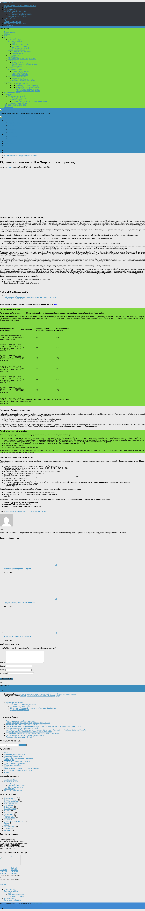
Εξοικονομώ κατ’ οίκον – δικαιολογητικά (23, 704)
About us (7, 34)
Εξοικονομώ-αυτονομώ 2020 (18, 103)
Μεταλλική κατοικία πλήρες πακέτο (20, 16)
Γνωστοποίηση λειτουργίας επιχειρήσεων (18, 758)
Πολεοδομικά (8, 120)
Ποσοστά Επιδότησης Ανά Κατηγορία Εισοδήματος (29, 101)
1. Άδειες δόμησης (10, 798)
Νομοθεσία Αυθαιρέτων (20, 73)
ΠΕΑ (5, 20)
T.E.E (6, 753)
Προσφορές (8, 82)
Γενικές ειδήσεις (9, 147)
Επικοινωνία (8, 25)
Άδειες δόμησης (13, 122)
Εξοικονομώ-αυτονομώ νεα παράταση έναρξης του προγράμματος (29, 732)
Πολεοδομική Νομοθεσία (20, 71)
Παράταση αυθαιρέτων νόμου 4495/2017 (20, 737)
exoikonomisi (32, 155)
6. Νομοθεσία (8, 807)
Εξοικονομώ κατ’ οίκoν (20, 46)
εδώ (55, 304)
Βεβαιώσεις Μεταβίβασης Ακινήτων (17, 568)
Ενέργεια (7, 134)
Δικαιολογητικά (17, 100)
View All (3, 884)
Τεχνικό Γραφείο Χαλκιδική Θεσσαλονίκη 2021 (20, 6)
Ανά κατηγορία (17, 66)
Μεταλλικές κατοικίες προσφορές (15, 11)
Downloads (12, 60)
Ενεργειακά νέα (13, 136)
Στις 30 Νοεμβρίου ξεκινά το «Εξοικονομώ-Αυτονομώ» (25, 735)
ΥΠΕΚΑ (43, 511)
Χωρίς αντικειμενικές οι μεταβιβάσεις (17, 636)
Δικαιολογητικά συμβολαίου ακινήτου (25, 64)
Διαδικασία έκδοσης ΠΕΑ (20, 44)
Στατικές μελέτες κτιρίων (12, 22)
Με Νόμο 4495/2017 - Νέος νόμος (23, 80)
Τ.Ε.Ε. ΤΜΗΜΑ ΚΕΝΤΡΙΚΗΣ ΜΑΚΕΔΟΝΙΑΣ (19, 770)
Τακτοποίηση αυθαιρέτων (17, 76)
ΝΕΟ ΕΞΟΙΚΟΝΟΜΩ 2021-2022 (15, 23)
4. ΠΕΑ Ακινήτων (10, 803)
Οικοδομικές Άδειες (10, 18)
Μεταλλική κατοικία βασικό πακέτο (20, 15)
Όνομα (3, 666)
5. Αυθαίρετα (8, 805)
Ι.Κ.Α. (10, 127)
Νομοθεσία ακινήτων (15, 69)
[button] (4, 29)
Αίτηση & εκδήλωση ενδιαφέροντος (24, 98)
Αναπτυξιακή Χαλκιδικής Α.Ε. (14, 756)
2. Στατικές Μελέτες (10, 800)
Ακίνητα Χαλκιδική (22, 84)
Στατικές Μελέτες (13, 133)
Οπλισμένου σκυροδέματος (21, 51)
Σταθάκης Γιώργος (34, 511)
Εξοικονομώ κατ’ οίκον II (20, 48)
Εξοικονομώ (8, 94)
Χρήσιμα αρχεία (17, 62)
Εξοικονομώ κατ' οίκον (14, 511)
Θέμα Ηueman (37, 903)
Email (2, 669)
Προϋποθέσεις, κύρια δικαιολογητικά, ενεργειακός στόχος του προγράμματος (32, 733)
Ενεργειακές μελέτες (15, 41)
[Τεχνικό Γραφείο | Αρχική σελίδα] (6, 2)
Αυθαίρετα (7, 141)
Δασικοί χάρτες (9, 760)
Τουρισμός (7, 150)
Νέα (5, 7)
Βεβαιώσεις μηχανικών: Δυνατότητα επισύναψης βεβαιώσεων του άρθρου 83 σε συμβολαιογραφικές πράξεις (43, 726)
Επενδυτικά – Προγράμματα (13, 152)
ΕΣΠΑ (6, 767)
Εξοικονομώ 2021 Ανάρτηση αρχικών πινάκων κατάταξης (26, 724)
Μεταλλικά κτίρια (17, 53)
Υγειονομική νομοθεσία (20, 75)
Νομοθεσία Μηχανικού (12, 92)
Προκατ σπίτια (13, 68)
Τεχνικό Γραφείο (9, 32)
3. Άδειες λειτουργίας (11, 802)
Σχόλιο (3, 662)
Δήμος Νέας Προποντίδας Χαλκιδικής (17, 761)
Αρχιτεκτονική (12, 125)
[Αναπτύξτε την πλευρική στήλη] (1, 682)
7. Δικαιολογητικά (10, 155)
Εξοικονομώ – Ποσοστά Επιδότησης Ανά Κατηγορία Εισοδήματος (33, 708)
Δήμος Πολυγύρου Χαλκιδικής (14, 763)
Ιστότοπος (3, 673)
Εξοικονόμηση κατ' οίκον (12, 765)
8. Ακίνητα (7, 810)
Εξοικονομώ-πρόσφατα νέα (19, 710)
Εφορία (6, 149)
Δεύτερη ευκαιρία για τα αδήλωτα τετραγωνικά (22, 728)
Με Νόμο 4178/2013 (19, 78)
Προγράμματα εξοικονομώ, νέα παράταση (20, 602)
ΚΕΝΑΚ (25, 511)
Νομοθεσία (12, 129)
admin (10, 167)
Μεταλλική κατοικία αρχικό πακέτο (19, 13)
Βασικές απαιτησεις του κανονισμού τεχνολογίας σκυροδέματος (28, 723)
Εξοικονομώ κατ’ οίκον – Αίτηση (21, 706)
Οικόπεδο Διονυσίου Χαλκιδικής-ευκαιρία (15, 870)
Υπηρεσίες (7, 37)
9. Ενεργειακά (22, 155)
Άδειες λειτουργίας (10, 9)
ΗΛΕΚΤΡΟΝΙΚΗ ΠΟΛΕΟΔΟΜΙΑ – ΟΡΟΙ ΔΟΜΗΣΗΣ (22, 769)
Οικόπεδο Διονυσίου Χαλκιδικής (4, 871)
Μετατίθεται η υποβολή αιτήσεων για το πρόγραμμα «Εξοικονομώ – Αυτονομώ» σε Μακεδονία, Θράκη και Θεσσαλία (46, 730)
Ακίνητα (6, 145)
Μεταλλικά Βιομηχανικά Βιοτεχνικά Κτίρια (22, 59)
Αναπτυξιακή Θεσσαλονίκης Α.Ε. (15, 754)
